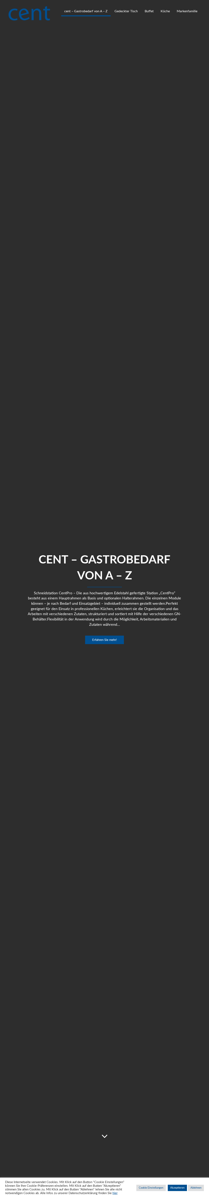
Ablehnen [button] (195, 1188)
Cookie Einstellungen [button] (151, 1188)
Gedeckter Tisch (126, 11)
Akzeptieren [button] (177, 1188)
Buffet (149, 11)
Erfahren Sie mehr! (104, 639)
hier (115, 1193)
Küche (165, 11)
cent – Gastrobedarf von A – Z (86, 11)
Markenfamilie (187, 11)
